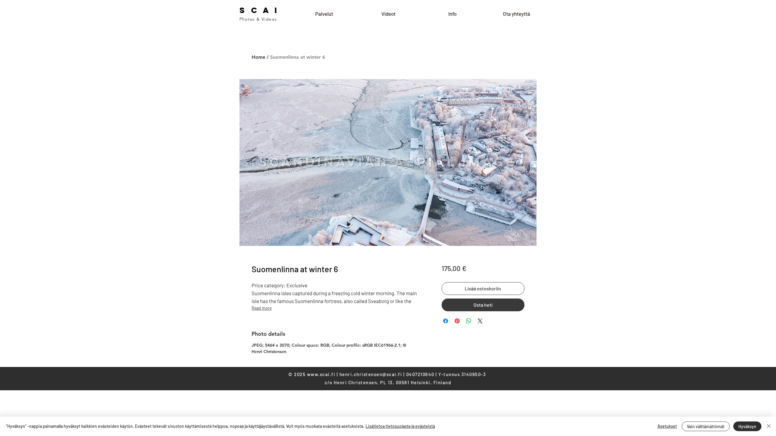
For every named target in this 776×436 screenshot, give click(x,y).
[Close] (768, 426)
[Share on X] (480, 321)
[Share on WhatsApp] (468, 321)
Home (258, 57)
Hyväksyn (747, 426)
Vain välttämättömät (705, 426)
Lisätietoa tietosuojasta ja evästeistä (400, 426)
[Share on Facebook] (445, 321)
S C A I (259, 10)
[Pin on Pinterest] (457, 321)
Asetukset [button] (667, 426)
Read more (262, 308)
